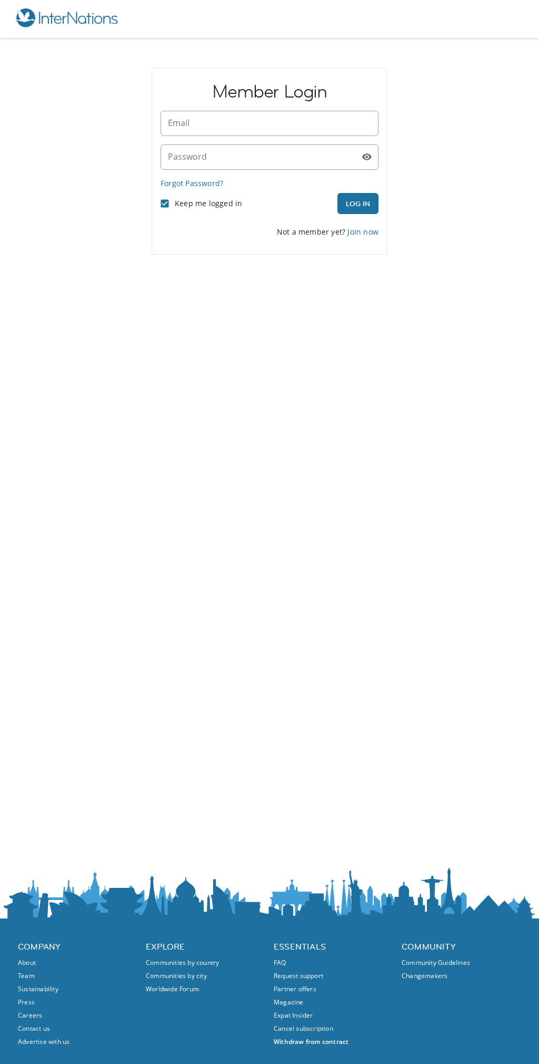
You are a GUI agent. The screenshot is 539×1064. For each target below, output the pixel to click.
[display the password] (366, 157)
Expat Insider (293, 1015)
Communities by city (176, 975)
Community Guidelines (436, 962)
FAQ (280, 962)
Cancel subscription (303, 1028)
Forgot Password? (192, 183)
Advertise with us (43, 1041)
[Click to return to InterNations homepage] (66, 19)
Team (26, 975)
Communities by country (182, 962)
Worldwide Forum (172, 988)
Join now (362, 232)
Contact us (34, 1028)
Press (26, 1002)
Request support (298, 975)
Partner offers (295, 988)
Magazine (289, 1002)
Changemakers (424, 975)
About (27, 962)
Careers (30, 1015)
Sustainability (38, 988)
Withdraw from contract (311, 1041)
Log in (358, 203)
